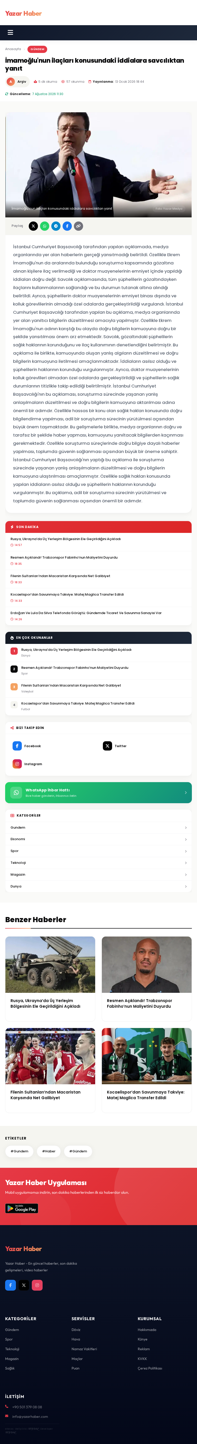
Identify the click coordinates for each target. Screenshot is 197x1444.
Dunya (16, 886)
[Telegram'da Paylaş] (56, 226)
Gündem (37, 49)
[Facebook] (10, 1285)
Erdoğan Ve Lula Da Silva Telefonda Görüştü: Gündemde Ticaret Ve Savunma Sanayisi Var (86, 612)
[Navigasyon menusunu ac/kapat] (10, 32)
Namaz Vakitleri (84, 1349)
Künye (142, 1339)
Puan (76, 1368)
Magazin (18, 874)
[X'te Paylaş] (33, 226)
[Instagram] (37, 1285)
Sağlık (10, 1368)
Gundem (18, 827)
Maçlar (77, 1358)
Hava (76, 1339)
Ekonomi (18, 839)
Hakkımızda (147, 1329)
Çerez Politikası (150, 1368)
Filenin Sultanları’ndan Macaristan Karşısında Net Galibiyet (60, 575)
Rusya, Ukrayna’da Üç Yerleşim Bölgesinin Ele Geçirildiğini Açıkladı (66, 538)
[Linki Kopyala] (78, 226)
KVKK (142, 1358)
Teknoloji (18, 862)
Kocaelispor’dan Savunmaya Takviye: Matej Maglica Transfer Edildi (67, 594)
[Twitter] (23, 1285)
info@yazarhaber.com (30, 1416)
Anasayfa (13, 49)
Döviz (76, 1329)
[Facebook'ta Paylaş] (67, 226)
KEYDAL (33, 1428)
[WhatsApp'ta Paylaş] (44, 226)
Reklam (144, 1349)
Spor (14, 850)
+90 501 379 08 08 (27, 1407)
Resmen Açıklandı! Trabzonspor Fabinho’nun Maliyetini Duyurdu (64, 557)
